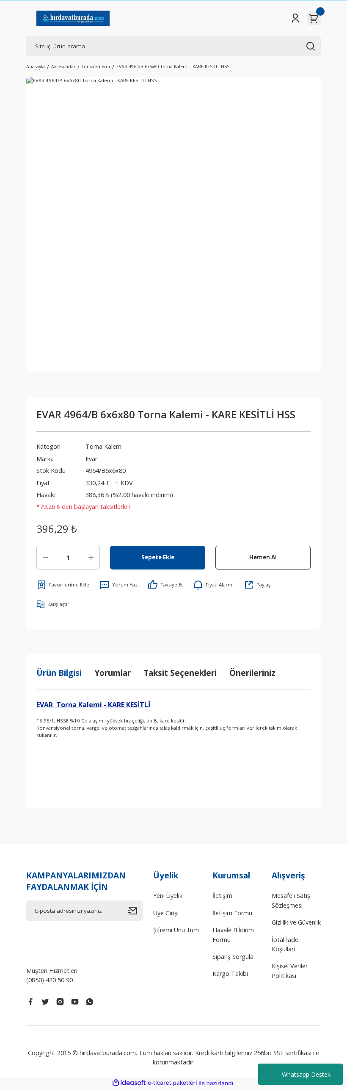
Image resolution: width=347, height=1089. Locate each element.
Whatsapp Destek (306, 1074)
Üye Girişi (166, 913)
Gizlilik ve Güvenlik (296, 922)
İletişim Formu (232, 913)
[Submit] (135, 910)
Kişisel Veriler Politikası (290, 970)
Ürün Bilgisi (59, 672)
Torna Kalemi (104, 446)
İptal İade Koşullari (285, 944)
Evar (91, 459)
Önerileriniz (252, 672)
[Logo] (73, 18)
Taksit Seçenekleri (180, 672)
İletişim (222, 896)
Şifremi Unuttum (176, 930)
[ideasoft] (129, 1083)
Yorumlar (112, 672)
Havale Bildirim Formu (233, 934)
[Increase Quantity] (91, 557)
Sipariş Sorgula (232, 957)
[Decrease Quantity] (45, 557)
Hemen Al (263, 557)
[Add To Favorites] (62, 585)
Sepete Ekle (157, 557)
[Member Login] (295, 18)
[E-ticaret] (172, 1083)
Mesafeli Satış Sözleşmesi (291, 900)
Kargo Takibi (230, 974)
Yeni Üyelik (167, 896)
